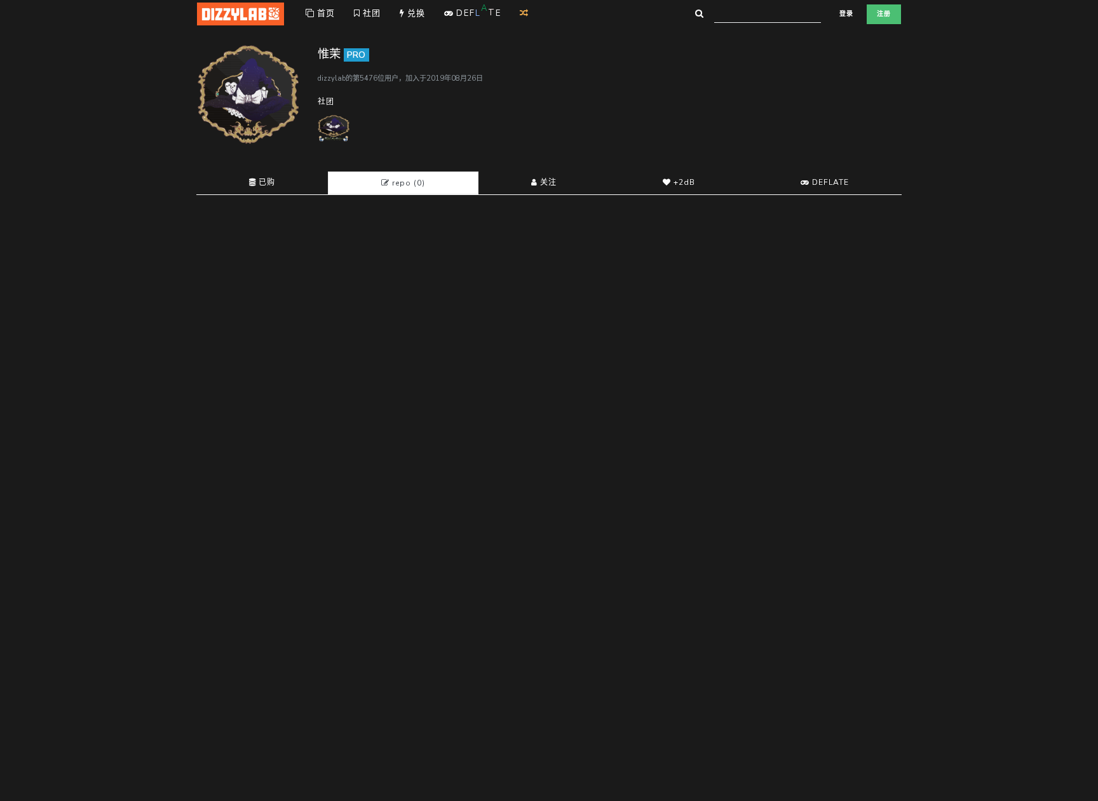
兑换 (415, 13)
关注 (547, 182)
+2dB (683, 182)
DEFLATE (829, 182)
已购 (265, 182)
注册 (884, 14)
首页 (325, 13)
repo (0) (407, 183)
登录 (846, 14)
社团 (370, 13)
